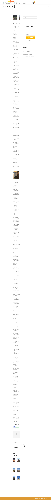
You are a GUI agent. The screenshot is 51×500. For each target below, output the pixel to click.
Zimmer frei (28, 51)
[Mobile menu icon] (48, 2)
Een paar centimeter (30, 56)
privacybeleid (28, 40)
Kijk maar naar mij (30, 49)
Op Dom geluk (29, 54)
